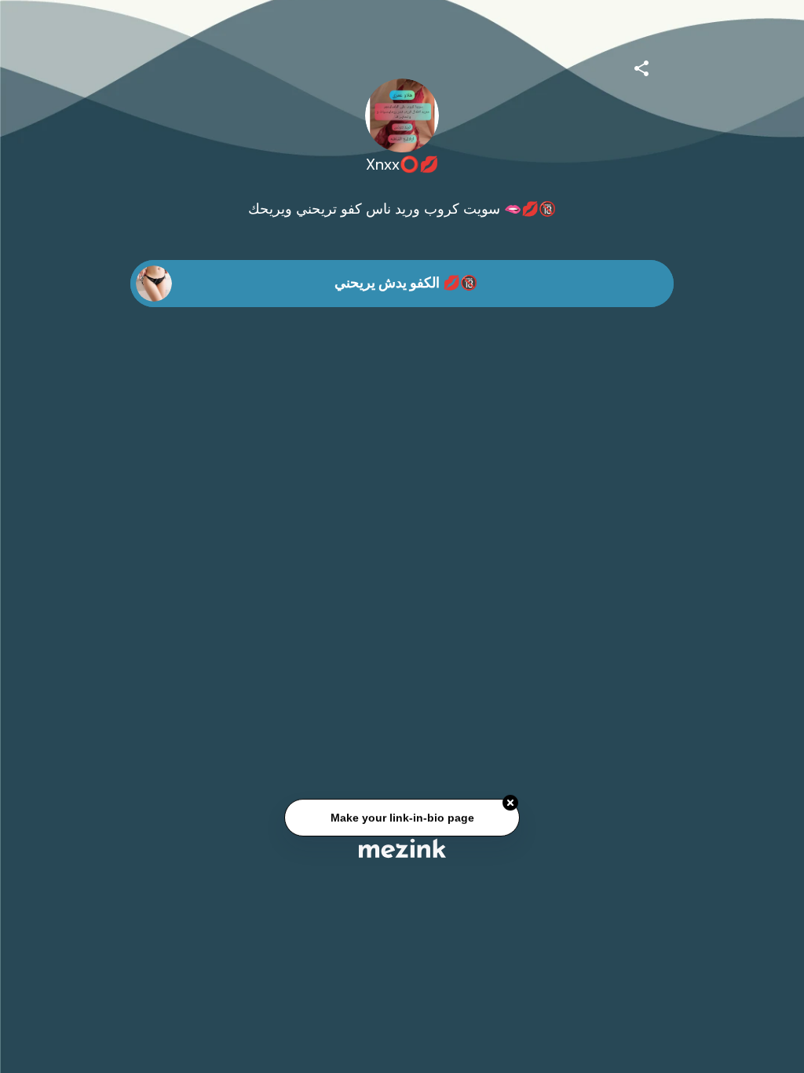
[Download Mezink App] (402, 848)
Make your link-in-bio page (401, 817)
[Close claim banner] (510, 803)
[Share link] (641, 66)
